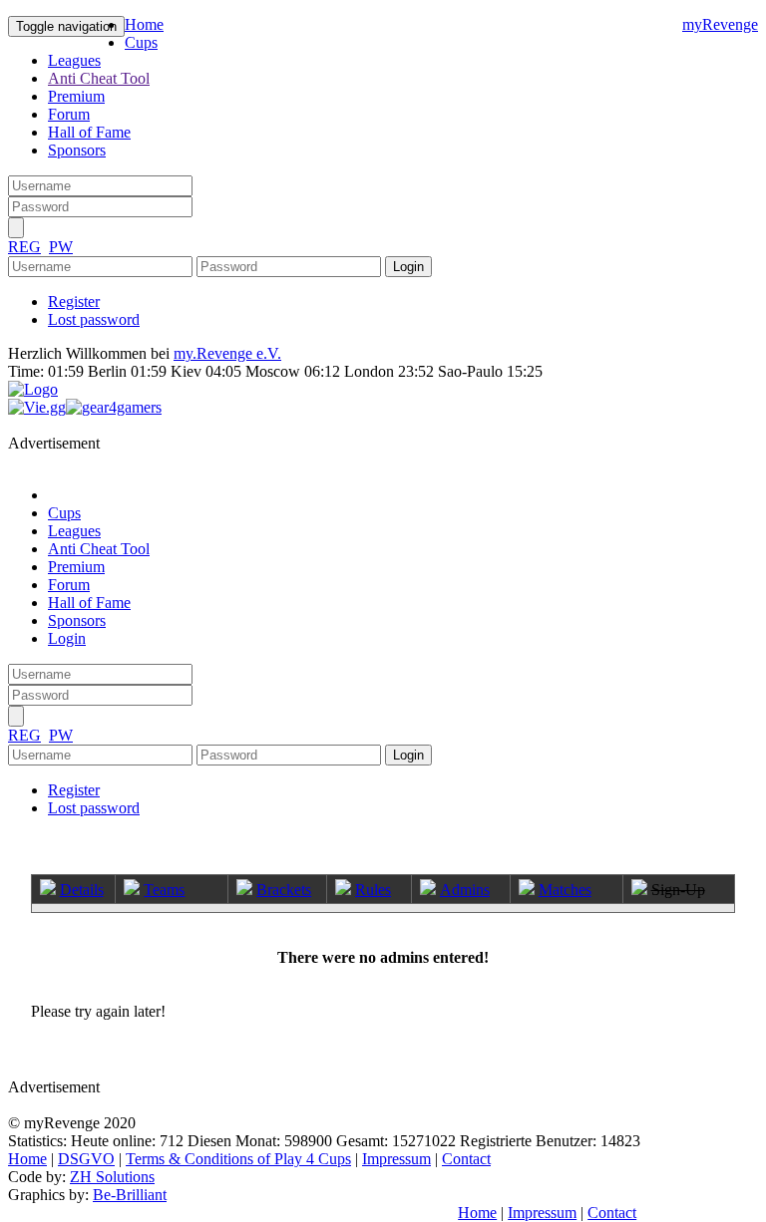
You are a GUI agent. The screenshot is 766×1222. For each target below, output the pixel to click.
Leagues (74, 60)
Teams (164, 889)
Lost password (94, 319)
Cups (141, 42)
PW (61, 246)
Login (67, 638)
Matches (565, 889)
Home (144, 24)
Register (74, 301)
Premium (76, 96)
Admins (465, 889)
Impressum (396, 1158)
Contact (466, 1158)
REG (24, 246)
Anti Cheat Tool (99, 78)
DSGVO (86, 1158)
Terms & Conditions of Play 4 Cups (238, 1158)
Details (82, 889)
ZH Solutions (112, 1176)
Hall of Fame (89, 132)
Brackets (283, 889)
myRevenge (720, 24)
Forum (69, 114)
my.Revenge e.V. (227, 353)
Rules (373, 889)
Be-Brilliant (130, 1194)
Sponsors (77, 150)
